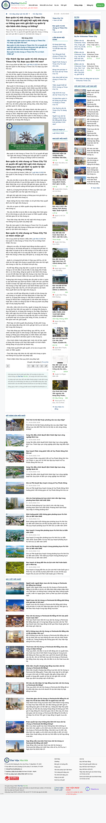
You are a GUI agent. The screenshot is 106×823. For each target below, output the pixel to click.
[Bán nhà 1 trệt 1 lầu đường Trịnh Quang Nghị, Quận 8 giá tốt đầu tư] (60, 204)
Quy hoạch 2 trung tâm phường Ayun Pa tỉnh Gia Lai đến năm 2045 (47, 531)
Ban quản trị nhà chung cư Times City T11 (59, 28)
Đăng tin (100, 5)
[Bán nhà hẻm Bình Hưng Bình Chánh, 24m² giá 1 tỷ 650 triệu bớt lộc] (60, 178)
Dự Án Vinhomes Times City (85, 36)
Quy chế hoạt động (85, 761)
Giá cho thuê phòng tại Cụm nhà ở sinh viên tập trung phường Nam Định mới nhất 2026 (45, 499)
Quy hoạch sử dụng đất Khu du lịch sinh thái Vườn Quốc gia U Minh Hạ (46, 563)
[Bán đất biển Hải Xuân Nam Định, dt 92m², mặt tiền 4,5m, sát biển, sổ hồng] (60, 231)
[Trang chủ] (6, 14)
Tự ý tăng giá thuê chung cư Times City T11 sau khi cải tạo (59, 56)
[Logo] (5, 5)
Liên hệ (82, 759)
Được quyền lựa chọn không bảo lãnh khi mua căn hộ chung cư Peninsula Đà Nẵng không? (45, 723)
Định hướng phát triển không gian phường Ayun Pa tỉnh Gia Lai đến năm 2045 (46, 515)
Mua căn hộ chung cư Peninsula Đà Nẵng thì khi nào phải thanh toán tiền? (47, 617)
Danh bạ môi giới (59, 780)
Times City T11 (57, 18)
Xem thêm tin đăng (59, 408)
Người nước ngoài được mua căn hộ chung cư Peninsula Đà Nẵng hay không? (46, 584)
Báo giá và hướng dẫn (61, 764)
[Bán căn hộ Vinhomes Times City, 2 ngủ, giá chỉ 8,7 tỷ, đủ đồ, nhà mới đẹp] (80, 45)
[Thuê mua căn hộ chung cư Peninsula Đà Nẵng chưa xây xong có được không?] (80, 132)
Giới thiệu (57, 759)
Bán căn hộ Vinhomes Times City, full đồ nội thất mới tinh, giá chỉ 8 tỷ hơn (93, 54)
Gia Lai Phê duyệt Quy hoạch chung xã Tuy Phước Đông (46, 483)
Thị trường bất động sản (61, 772)
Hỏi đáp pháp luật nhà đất (18, 14)
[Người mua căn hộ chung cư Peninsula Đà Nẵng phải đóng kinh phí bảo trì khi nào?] (80, 103)
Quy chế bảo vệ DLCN (86, 769)
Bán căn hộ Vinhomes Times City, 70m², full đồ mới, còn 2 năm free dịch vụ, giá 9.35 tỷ (93, 66)
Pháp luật (57, 767)
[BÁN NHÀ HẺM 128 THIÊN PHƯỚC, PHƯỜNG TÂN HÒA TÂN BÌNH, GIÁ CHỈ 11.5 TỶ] (60, 151)
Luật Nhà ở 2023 (32, 64)
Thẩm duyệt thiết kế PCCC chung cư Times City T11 (60, 87)
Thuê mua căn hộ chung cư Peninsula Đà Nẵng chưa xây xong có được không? (46, 648)
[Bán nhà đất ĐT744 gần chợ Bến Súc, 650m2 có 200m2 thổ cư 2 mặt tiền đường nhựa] (60, 283)
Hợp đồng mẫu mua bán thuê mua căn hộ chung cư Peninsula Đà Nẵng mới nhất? (45, 742)
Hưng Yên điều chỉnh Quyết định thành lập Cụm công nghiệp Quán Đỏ (45, 468)
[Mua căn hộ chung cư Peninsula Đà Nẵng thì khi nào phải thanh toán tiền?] (80, 112)
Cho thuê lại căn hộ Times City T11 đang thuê (59, 110)
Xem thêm (96, 188)
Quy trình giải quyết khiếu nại (88, 764)
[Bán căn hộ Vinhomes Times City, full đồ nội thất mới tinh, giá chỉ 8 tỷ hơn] (80, 56)
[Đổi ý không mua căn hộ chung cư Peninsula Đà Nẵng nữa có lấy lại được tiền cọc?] (80, 122)
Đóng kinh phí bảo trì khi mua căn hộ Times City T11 (60, 72)
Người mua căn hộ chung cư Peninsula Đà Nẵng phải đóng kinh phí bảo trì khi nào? (59, 120)
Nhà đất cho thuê (46, 5)
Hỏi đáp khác (37, 14)
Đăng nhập (78, 5)
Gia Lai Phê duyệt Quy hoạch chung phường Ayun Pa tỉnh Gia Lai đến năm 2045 (47, 547)
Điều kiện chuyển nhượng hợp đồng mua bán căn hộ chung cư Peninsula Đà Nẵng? (45, 667)
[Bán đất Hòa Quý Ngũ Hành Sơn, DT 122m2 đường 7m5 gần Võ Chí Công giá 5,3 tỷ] (60, 257)
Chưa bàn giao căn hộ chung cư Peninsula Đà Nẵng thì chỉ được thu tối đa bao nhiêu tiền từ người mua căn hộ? (47, 700)
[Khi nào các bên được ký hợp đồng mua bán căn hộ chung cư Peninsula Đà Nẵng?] (80, 151)
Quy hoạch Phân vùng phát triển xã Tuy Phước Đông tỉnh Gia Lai (47, 452)
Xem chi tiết (57, 20)
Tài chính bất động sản (61, 775)
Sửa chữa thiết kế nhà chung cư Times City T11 (59, 79)
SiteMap (56, 761)
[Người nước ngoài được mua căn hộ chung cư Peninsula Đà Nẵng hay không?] (80, 93)
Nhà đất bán (33, 5)
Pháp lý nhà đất (59, 777)
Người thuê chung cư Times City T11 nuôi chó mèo (59, 64)
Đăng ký (90, 5)
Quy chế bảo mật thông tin (87, 766)
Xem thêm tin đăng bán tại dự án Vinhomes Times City (87, 80)
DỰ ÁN (76, 17)
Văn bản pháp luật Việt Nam (63, 769)
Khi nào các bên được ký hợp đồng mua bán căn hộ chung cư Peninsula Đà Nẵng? (47, 684)
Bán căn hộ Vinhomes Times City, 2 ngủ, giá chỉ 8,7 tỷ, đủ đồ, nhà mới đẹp (93, 43)
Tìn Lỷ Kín (45, 362)
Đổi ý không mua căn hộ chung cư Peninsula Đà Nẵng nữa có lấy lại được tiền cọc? (47, 632)
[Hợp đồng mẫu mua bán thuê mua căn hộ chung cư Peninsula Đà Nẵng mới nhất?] (80, 180)
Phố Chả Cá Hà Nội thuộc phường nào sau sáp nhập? (45, 420)
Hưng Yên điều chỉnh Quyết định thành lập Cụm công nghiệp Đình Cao (45, 436)
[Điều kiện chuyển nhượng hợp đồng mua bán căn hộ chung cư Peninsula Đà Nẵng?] (80, 141)
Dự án (56, 5)
